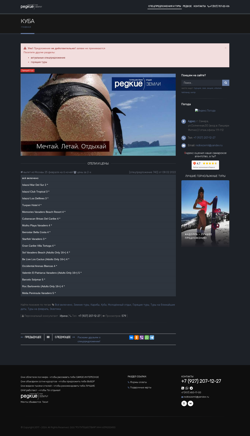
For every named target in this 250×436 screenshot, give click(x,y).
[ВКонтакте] (131, 337)
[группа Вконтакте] (190, 403)
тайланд (185, 92)
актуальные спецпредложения (48, 57)
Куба (104, 304)
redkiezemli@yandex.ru (209, 145)
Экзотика (55, 309)
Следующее (63, 337)
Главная (26, 27)
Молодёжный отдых (119, 304)
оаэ (204, 88)
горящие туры (39, 62)
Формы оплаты (138, 382)
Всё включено (63, 304)
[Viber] (141, 337)
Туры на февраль (38, 309)
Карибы (95, 304)
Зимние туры (81, 304)
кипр (193, 92)
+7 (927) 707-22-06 (219, 6)
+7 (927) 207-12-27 (89, 316)
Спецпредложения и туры (164, 6)
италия (217, 88)
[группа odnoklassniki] (184, 403)
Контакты (200, 6)
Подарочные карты (140, 387)
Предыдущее (32, 337)
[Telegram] (152, 337)
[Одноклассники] (136, 337)
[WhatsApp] (147, 337)
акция (210, 88)
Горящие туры (141, 304)
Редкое (187, 6)
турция (197, 88)
